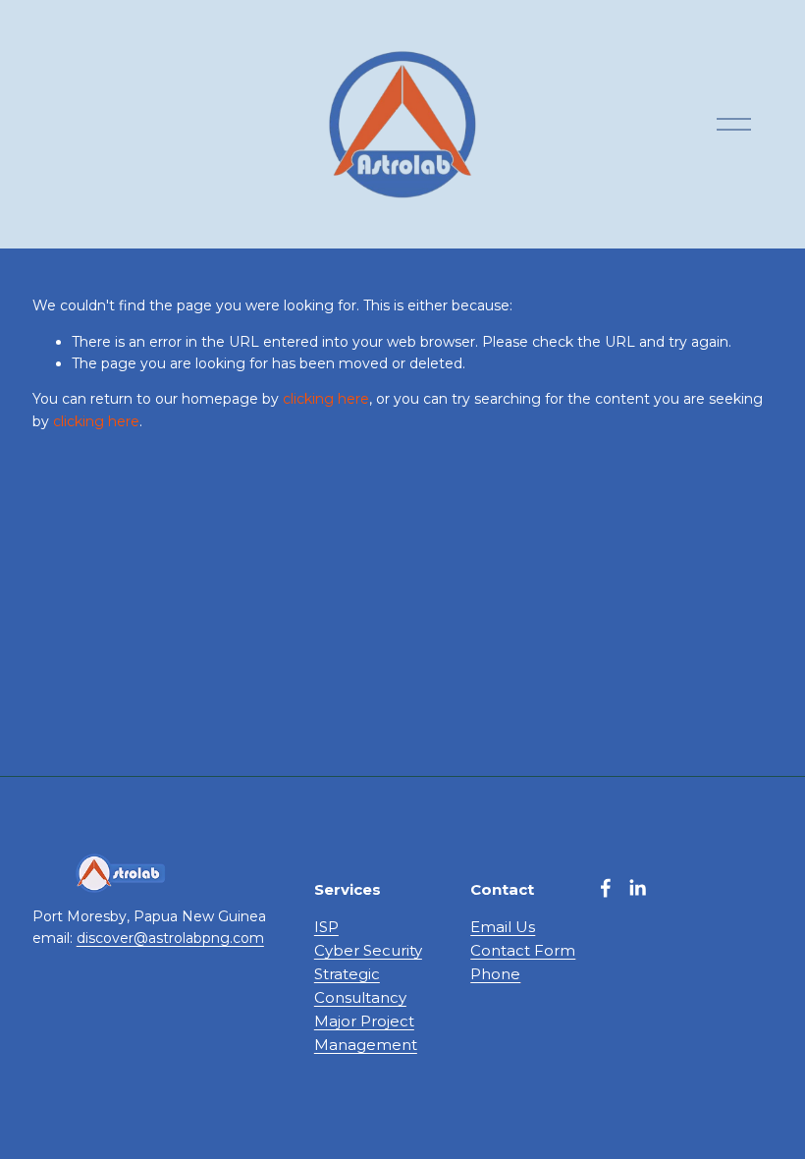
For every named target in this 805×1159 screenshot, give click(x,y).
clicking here (326, 399)
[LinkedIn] (637, 888)
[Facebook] (606, 888)
